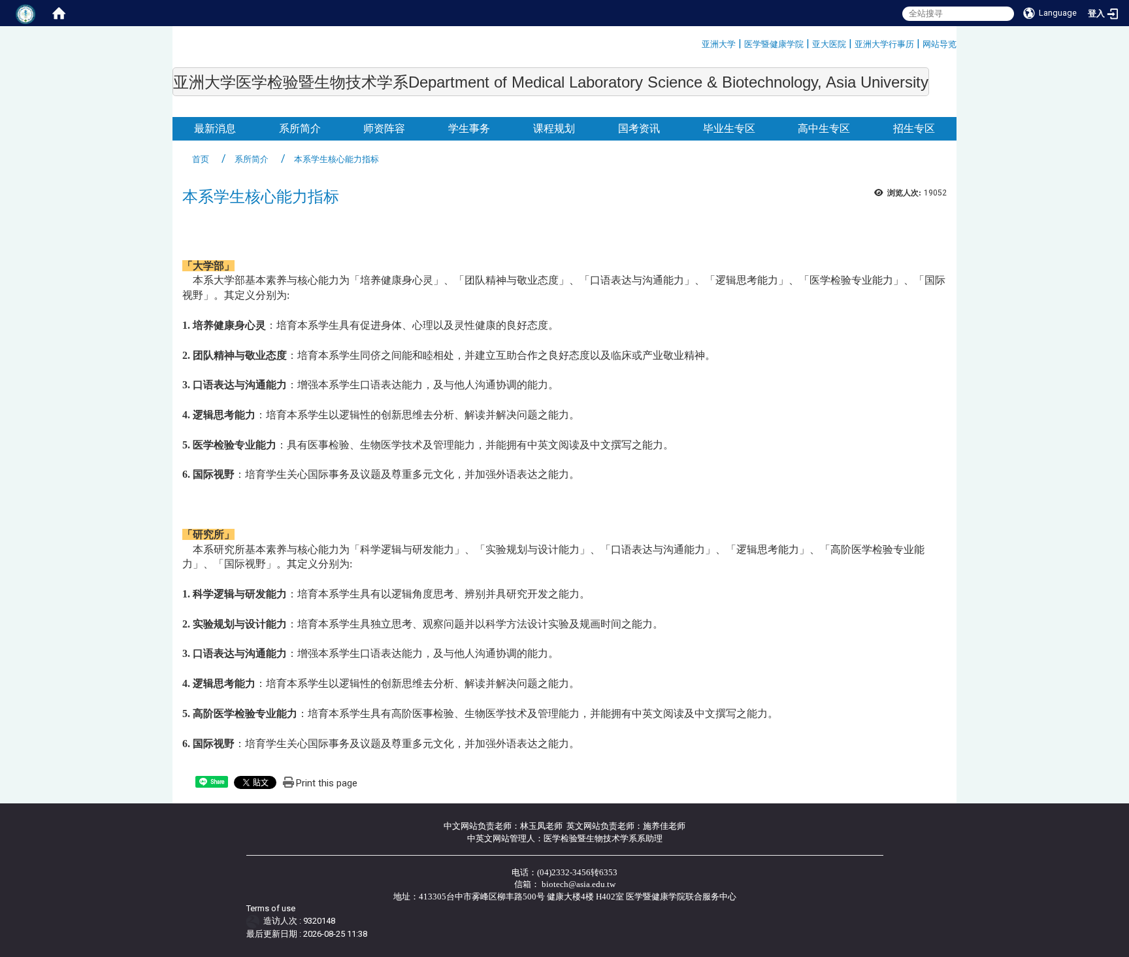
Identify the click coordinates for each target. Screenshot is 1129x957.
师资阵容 (384, 128)
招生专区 (914, 128)
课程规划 (554, 128)
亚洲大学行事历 (884, 44)
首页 (200, 159)
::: (697, 42)
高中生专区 (824, 128)
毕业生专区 (729, 128)
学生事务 (469, 128)
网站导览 (940, 44)
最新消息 (215, 128)
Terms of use (270, 908)
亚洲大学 (719, 44)
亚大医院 (829, 44)
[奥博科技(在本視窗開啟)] (255, 921)
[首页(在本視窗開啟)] (58, 13)
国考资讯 (639, 128)
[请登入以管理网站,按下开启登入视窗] (26, 13)
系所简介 (300, 128)
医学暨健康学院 (774, 44)
